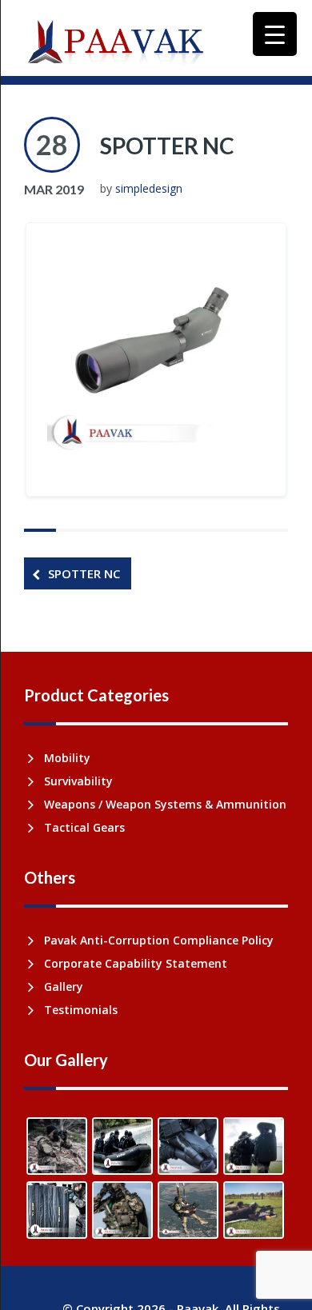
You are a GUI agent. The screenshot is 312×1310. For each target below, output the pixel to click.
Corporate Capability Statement (135, 963)
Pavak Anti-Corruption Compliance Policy (159, 940)
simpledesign (148, 188)
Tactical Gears (84, 827)
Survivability (78, 781)
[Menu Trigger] (275, 34)
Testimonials (81, 1009)
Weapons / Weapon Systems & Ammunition (165, 804)
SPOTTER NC (167, 145)
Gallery (63, 986)
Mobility (67, 757)
